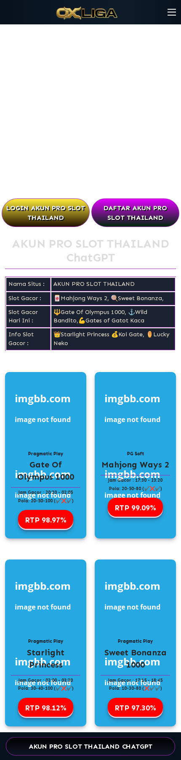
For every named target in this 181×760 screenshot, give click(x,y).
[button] (172, 12)
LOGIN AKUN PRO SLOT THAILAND (45, 213)
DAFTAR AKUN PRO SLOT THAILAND (135, 213)
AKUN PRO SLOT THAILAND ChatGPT (91, 746)
